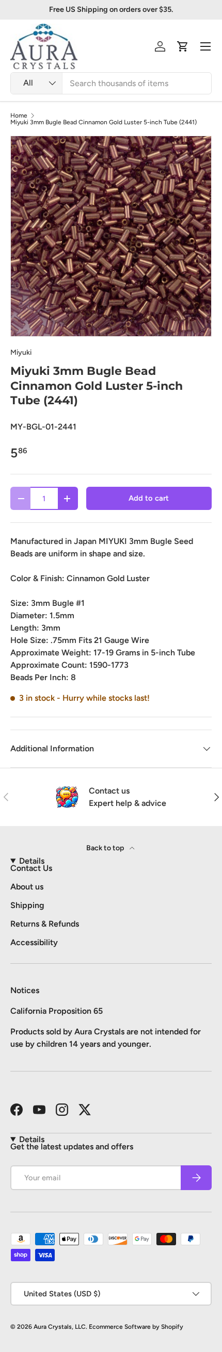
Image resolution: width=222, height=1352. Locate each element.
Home (18, 115)
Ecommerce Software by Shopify (136, 1326)
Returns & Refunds (44, 924)
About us (26, 887)
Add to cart (149, 498)
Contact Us (31, 868)
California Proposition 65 (56, 1011)
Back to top (105, 848)
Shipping (27, 905)
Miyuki (20, 352)
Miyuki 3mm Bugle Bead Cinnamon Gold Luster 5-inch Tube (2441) (103, 122)
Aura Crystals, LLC (60, 1326)
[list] (111, 236)
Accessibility (34, 942)
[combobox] (111, 83)
